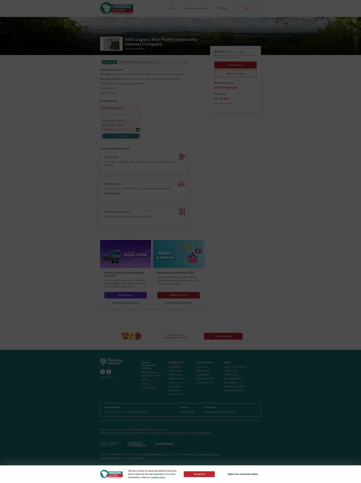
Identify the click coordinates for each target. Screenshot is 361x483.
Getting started (204, 382)
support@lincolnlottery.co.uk (220, 411)
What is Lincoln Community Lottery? (152, 374)
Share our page (235, 73)
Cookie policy (148, 387)
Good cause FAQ (205, 378)
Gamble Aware (203, 432)
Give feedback (223, 336)
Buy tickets (235, 65)
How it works (175, 382)
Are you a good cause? (197, 8)
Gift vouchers (176, 370)
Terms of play (231, 374)
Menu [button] (224, 8)
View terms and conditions (125, 302)
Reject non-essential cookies (243, 474)
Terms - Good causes (235, 366)
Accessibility (230, 382)
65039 (140, 458)
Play (172, 8)
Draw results (175, 386)
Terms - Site (230, 370)
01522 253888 (187, 411)
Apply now (201, 366)
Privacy (145, 383)
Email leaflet (202, 374)
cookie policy (157, 477)
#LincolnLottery (107, 377)
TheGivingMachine (152, 454)
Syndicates (174, 390)
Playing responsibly (234, 390)
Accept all (199, 474)
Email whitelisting (232, 378)
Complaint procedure (235, 386)
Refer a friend (178, 295)
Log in (247, 7)
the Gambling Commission (207, 454)
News (144, 379)
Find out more (112, 193)
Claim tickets (175, 374)
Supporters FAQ (177, 378)
